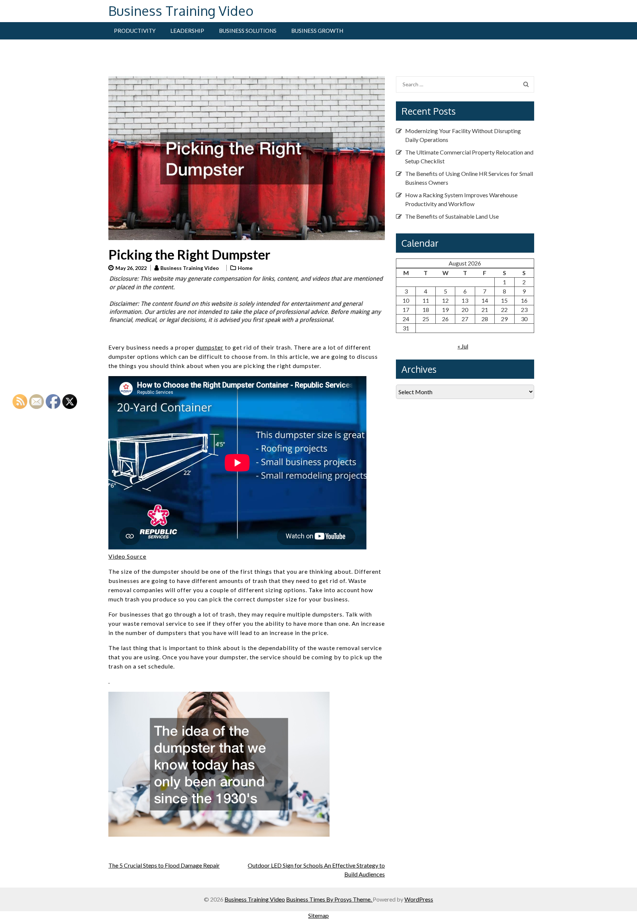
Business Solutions (247, 30)
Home (245, 268)
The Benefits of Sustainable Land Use (452, 216)
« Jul (462, 346)
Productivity (135, 30)
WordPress (418, 899)
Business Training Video (181, 10)
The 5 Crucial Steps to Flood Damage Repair (164, 865)
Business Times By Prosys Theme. (329, 899)
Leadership (187, 30)
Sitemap (318, 915)
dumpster (209, 347)
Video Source (127, 556)
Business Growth (317, 30)
